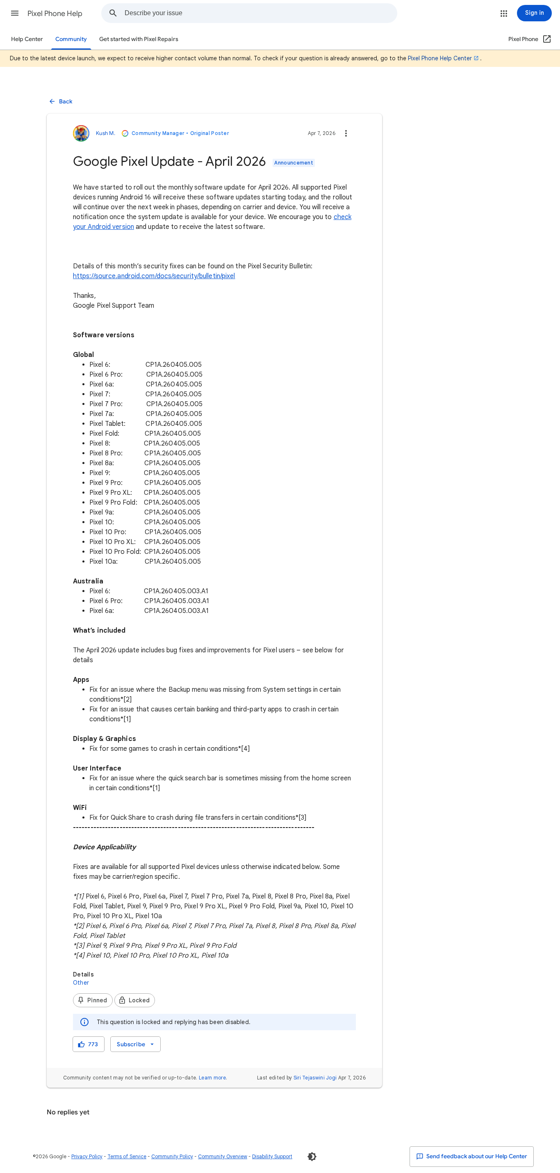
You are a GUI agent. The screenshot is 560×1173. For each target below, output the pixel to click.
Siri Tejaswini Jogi (315, 1078)
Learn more (212, 1078)
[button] (15, 13)
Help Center (27, 39)
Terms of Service (126, 1156)
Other (81, 982)
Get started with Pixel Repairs (138, 39)
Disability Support (272, 1156)
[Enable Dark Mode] (312, 1156)
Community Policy (172, 1156)
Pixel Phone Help (54, 13)
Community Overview (222, 1156)
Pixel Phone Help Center (440, 58)
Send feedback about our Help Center (476, 1156)
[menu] (135, 1044)
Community (71, 39)
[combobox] (261, 13)
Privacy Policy (86, 1156)
